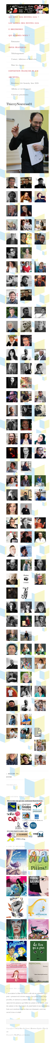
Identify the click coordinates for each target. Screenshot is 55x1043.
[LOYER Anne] (16, 951)
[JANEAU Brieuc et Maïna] (38, 907)
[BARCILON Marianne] (16, 972)
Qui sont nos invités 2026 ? (24, 17)
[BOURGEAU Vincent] (38, 951)
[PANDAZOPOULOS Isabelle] (16, 907)
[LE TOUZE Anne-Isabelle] (38, 859)
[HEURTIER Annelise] (38, 886)
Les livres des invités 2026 (24, 23)
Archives (14, 77)
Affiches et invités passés (21, 89)
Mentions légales (36, 1028)
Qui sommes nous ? (19, 35)
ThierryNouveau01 (19, 104)
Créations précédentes (19, 94)
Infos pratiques (17, 47)
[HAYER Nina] (16, 886)
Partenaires (15, 41)
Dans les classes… (18, 65)
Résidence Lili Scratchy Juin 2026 (25, 83)
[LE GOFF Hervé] (38, 929)
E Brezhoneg (16, 29)
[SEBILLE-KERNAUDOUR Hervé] (38, 972)
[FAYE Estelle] (16, 929)
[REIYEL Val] (16, 862)
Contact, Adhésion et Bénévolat (24, 59)
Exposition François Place (23, 71)
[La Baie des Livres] (27, 8)
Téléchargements (17, 53)
